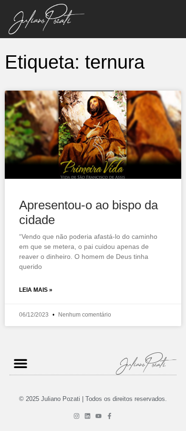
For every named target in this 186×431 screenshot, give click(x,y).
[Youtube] (98, 416)
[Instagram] (76, 416)
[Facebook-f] (109, 416)
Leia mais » (35, 290)
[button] (20, 363)
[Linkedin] (87, 416)
